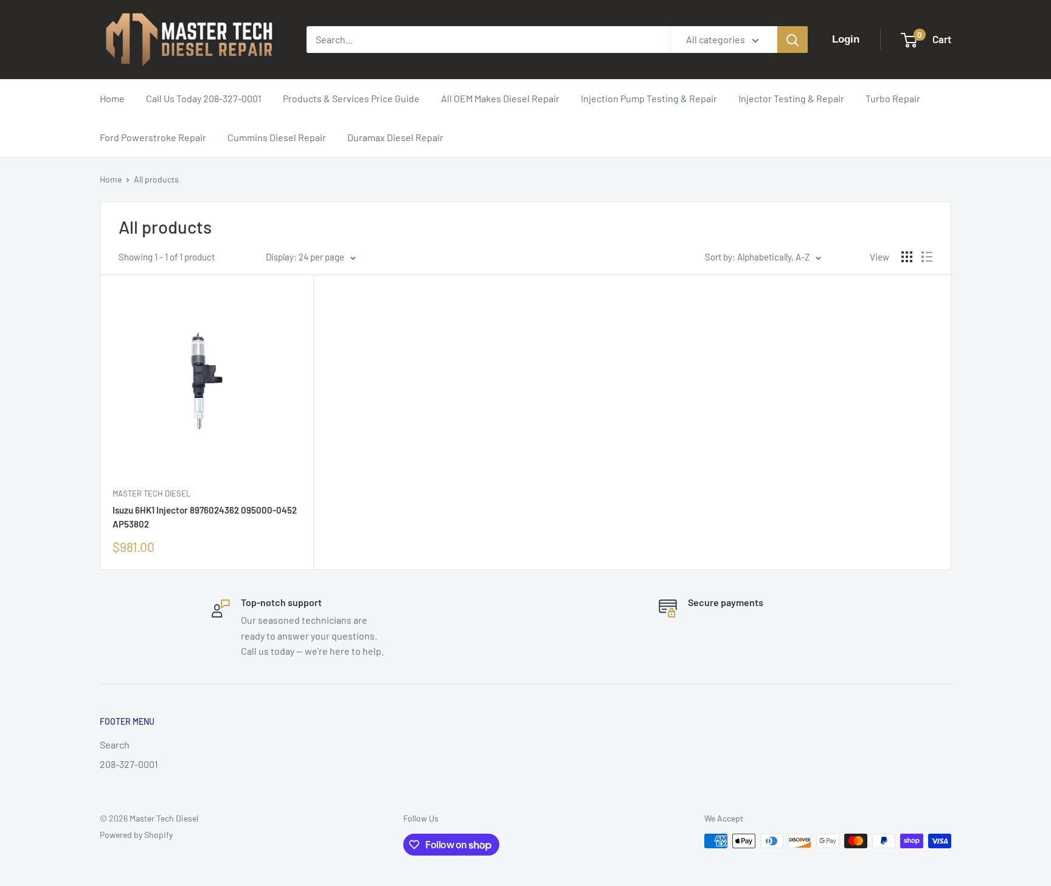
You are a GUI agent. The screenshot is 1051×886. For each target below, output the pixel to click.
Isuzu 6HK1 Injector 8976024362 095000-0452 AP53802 (205, 516)
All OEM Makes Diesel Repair (500, 98)
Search (115, 744)
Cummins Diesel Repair (276, 137)
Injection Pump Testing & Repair (649, 98)
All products (156, 179)
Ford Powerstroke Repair (153, 137)
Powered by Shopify (136, 834)
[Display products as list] (926, 256)
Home (112, 98)
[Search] (792, 39)
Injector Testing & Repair (791, 98)
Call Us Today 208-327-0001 (204, 98)
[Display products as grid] (906, 256)
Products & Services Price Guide (351, 98)
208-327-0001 (129, 764)
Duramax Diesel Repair (395, 137)
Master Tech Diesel (151, 493)
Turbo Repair (892, 98)
